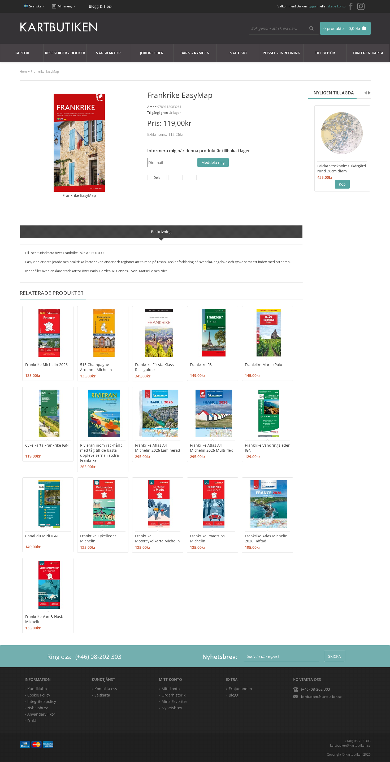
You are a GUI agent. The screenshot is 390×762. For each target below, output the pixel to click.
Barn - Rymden (195, 52)
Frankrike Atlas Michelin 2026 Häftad (266, 538)
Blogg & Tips (100, 6)
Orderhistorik (173, 695)
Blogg (234, 695)
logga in (313, 6)
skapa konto (336, 6)
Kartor (22, 52)
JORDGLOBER (151, 52)
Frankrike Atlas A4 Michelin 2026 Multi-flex (211, 448)
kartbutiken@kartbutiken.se (321, 696)
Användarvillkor (41, 714)
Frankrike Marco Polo (263, 364)
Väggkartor (108, 52)
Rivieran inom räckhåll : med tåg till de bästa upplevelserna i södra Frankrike (101, 453)
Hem (23, 71)
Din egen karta (368, 52)
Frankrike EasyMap (45, 71)
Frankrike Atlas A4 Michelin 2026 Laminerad (157, 448)
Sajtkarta (102, 695)
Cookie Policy (38, 695)
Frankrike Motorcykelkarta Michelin (157, 538)
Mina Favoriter (174, 701)
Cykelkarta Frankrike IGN (47, 445)
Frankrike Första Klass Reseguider (154, 367)
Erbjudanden (240, 688)
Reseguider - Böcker (65, 52)
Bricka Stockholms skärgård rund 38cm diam (341, 168)
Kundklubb (37, 688)
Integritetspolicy (41, 701)
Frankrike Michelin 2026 (46, 364)
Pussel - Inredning (281, 52)
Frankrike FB (201, 364)
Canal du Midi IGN (41, 535)
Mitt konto (171, 688)
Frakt (31, 720)
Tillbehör (325, 52)
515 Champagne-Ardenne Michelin (96, 367)
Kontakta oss (105, 688)
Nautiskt (238, 52)
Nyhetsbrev (172, 707)
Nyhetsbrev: (219, 656)
